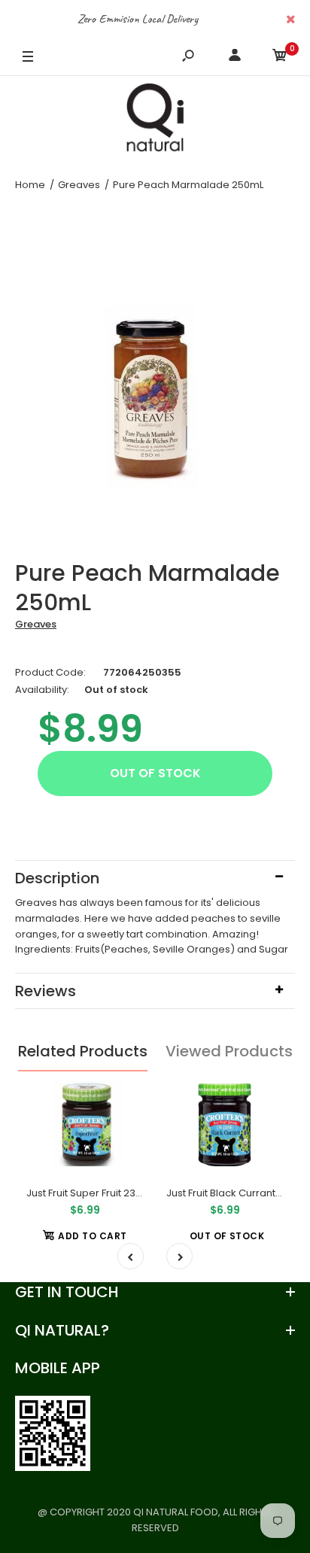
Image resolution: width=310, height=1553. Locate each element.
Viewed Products (229, 1051)
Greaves (35, 624)
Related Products (82, 1051)
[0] (279, 57)
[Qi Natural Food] (155, 121)
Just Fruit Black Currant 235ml (237, 1193)
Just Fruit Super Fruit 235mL (90, 1193)
